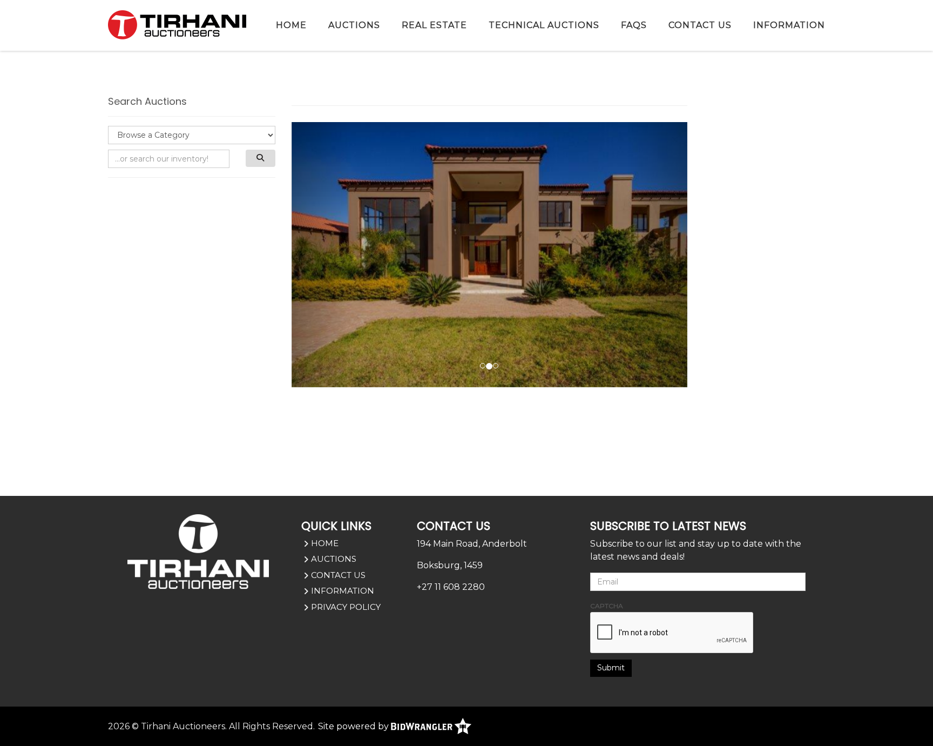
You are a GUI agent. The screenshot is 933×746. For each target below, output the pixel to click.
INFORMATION (789, 25)
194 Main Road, (448, 544)
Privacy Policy (346, 607)
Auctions (354, 25)
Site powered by (354, 726)
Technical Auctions (544, 25)
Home (291, 25)
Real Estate (434, 25)
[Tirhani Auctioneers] (177, 24)
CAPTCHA (606, 606)
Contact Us (700, 25)
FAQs (634, 25)
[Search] (260, 158)
